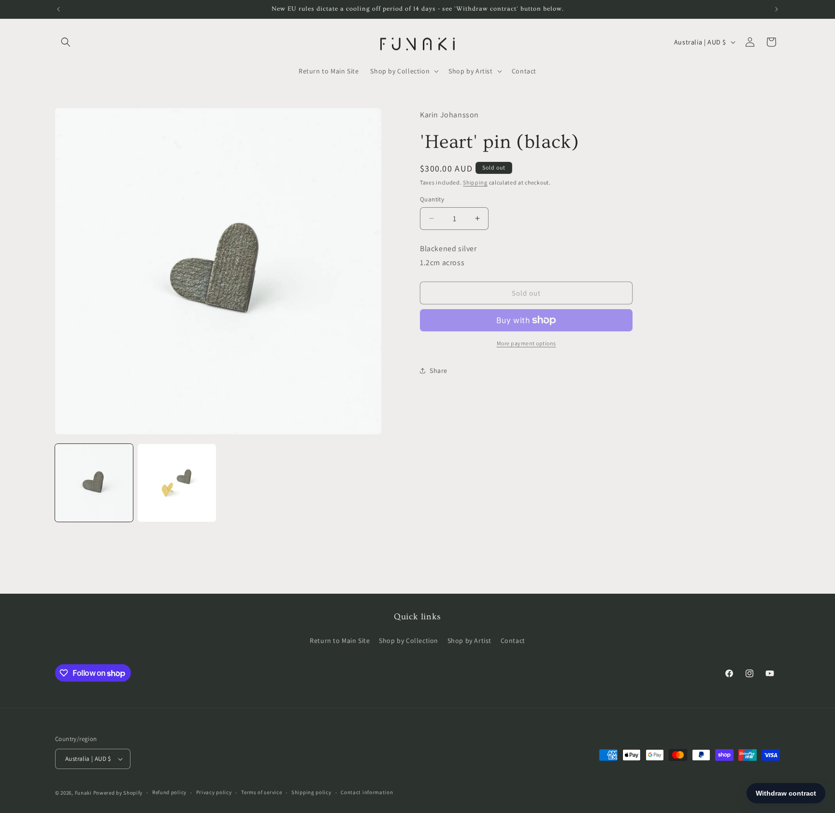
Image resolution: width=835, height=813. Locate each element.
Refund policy (169, 792)
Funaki (83, 792)
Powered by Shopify (118, 792)
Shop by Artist (469, 640)
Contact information (367, 792)
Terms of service (261, 792)
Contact (513, 640)
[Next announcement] (776, 9)
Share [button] (438, 370)
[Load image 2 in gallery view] (177, 483)
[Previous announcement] (58, 9)
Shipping (475, 182)
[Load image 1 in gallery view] (94, 483)
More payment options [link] (526, 343)
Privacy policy (214, 792)
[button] (65, 42)
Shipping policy (311, 792)
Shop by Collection (408, 640)
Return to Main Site (340, 640)
